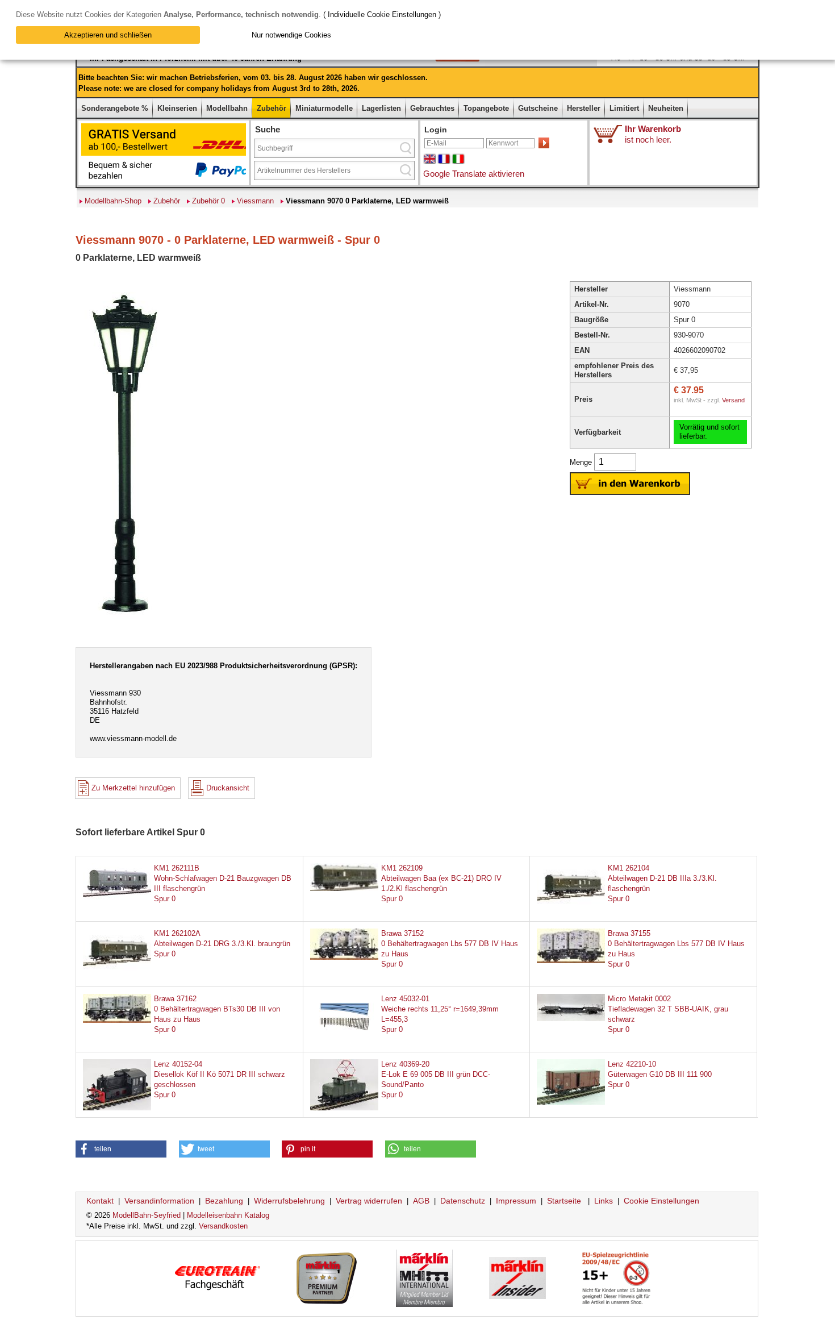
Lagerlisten (381, 108)
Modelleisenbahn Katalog (228, 1215)
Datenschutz (462, 1200)
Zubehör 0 (208, 201)
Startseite (564, 1200)
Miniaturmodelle (324, 108)
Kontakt (100, 1200)
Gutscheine (538, 108)
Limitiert (624, 108)
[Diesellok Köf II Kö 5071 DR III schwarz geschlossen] (117, 1108)
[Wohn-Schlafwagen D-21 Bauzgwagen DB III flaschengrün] (117, 899)
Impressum (516, 1200)
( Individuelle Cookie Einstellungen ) (382, 14)
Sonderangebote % (114, 108)
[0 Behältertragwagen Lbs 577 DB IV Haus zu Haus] (344, 957)
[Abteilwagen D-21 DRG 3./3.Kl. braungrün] (117, 971)
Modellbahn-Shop (113, 201)
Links (603, 1200)
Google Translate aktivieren (473, 173)
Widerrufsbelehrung (289, 1200)
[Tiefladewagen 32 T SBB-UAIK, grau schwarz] (571, 1018)
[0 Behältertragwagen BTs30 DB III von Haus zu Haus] (117, 1020)
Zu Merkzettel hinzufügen (133, 788)
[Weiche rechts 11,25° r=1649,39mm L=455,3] (344, 1037)
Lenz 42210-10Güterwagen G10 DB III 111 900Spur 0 (660, 1074)
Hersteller (583, 108)
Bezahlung (224, 1200)
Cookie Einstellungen (661, 1200)
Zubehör (271, 108)
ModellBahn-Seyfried (146, 1215)
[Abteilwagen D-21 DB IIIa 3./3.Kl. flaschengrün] (571, 905)
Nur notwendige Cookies (291, 35)
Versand (733, 400)
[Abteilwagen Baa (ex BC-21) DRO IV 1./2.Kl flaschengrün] (344, 888)
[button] (121, 1149)
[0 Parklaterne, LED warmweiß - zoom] (124, 623)
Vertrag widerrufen (369, 1200)
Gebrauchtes (432, 108)
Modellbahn (227, 108)
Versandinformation (159, 1200)
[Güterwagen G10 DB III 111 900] (571, 1102)
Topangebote (486, 108)
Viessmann (255, 201)
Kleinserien (177, 108)
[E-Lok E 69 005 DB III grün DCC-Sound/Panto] (344, 1108)
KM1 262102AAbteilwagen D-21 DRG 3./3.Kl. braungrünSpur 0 (222, 943)
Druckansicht (227, 788)
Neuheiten (665, 108)
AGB (421, 1200)
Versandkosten (223, 1226)
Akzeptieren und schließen (108, 35)
